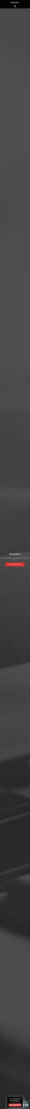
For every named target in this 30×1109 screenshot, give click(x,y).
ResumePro (15, 2)
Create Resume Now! (15, 564)
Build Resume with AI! (15, 1105)
